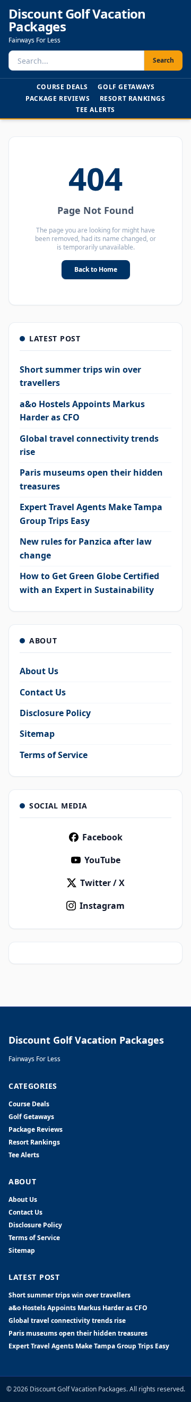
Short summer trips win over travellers (69, 1295)
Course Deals (62, 86)
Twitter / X (102, 883)
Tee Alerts (95, 109)
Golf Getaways (126, 86)
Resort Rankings (133, 98)
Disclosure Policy (55, 713)
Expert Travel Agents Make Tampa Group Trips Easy (88, 1346)
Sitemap (37, 733)
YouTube (102, 860)
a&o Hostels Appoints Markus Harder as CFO (77, 1308)
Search (163, 60)
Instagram (102, 905)
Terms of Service (54, 755)
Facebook (102, 837)
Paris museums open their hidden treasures (77, 1333)
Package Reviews (57, 98)
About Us (39, 671)
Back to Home (95, 269)
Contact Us (43, 692)
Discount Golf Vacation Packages (77, 20)
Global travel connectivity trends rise (67, 1321)
